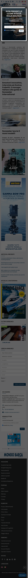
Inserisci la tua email (9, 23)
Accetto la (10, 30)
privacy (13, 30)
